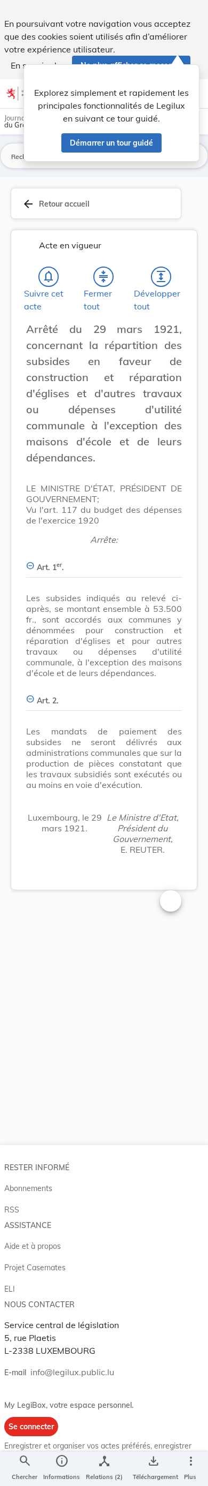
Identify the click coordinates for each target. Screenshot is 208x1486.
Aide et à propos (32, 1246)
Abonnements (28, 1188)
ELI (9, 1289)
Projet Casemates (35, 1267)
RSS (11, 1210)
